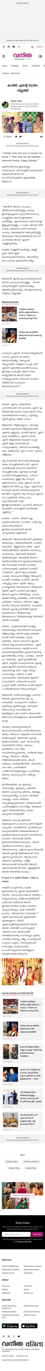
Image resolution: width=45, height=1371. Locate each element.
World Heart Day (31, 1306)
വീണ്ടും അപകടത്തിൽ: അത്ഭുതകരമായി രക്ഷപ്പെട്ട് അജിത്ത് (30, 335)
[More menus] (4, 56)
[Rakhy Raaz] (5, 104)
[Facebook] (4, 47)
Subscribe (28, 1286)
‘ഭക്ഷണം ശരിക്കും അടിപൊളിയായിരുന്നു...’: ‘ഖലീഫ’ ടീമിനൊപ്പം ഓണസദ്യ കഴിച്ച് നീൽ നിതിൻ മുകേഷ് (29, 315)
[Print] (16, 136)
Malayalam (19, 59)
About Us (6, 1286)
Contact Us (28, 1293)
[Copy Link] (20, 136)
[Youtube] (14, 47)
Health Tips (31, 1168)
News (25, 66)
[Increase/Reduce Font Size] (41, 136)
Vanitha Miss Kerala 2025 (10, 1316)
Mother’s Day (30, 1315)
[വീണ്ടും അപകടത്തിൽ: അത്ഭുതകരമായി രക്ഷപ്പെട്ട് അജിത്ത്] (9, 335)
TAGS (22, 1155)
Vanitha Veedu (8, 1273)
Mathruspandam (9, 1311)
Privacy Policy (8, 1356)
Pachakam (28, 1273)
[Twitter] (19, 47)
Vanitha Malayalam (10, 1266)
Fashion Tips (11, 1161)
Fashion (15, 66)
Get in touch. (34, 40)
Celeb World (15, 73)
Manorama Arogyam (33, 1266)
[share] (8, 136)
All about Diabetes (32, 1311)
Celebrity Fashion (31, 1161)
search (32, 46)
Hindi (28, 59)
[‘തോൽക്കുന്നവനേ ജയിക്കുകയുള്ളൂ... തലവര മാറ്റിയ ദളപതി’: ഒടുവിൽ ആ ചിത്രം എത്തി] (10, 1097)
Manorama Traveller (11, 1269)
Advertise (6, 1293)
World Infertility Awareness (9, 1307)
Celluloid (36, 66)
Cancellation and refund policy (15, 1360)
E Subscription (40, 56)
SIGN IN (39, 47)
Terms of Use (22, 1356)
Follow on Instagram (21, 1195)
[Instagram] (9, 47)
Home (4, 66)
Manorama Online (31, 1269)
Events (5, 1289)
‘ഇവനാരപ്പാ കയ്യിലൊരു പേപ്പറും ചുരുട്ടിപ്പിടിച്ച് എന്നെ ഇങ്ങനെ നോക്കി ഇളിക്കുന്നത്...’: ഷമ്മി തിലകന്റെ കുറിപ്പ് (30, 1075)
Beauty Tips (14, 1168)
